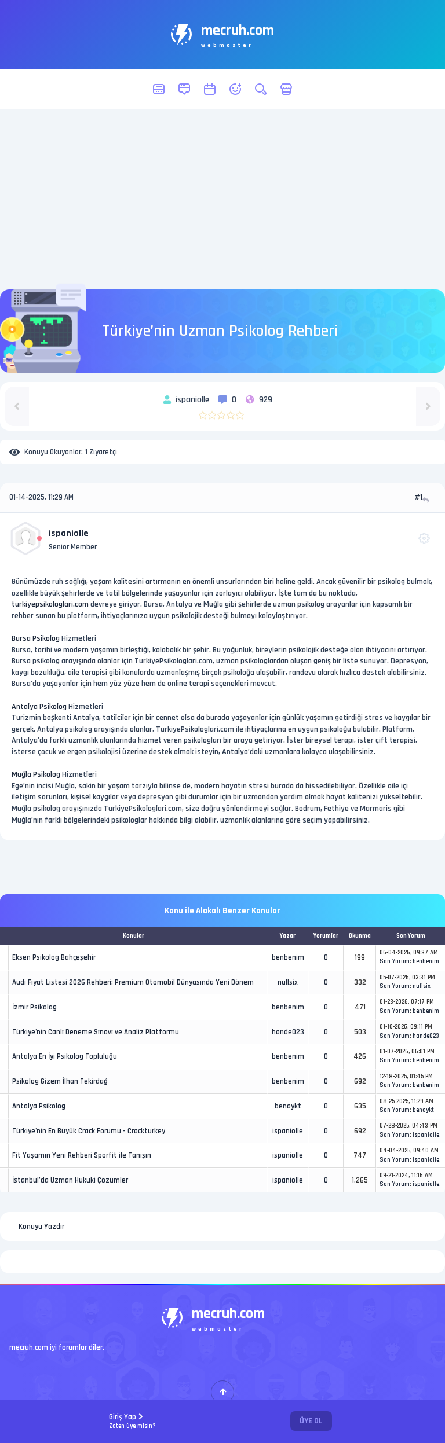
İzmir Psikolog (34, 1007)
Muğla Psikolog (36, 774)
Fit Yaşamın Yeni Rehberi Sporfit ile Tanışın (81, 1155)
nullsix (288, 982)
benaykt (288, 1106)
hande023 (288, 1032)
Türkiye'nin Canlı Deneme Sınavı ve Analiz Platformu (95, 1032)
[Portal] (184, 89)
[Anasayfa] (159, 89)
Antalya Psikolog (39, 707)
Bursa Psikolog (36, 638)
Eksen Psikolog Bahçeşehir (54, 957)
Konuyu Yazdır (41, 1226)
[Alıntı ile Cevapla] (426, 500)
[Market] (286, 89)
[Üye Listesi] (235, 89)
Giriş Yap (132, 1421)
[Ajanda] (209, 89)
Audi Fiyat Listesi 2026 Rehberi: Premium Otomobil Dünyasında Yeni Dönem (133, 982)
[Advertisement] (222, 199)
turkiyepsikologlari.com (50, 604)
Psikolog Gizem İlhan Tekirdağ (60, 1081)
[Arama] (260, 89)
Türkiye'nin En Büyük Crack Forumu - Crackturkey (88, 1131)
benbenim (288, 957)
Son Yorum (395, 961)
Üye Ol (311, 1421)
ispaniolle (69, 533)
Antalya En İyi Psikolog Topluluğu (64, 1056)
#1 (418, 497)
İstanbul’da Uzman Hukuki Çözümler (70, 1180)
